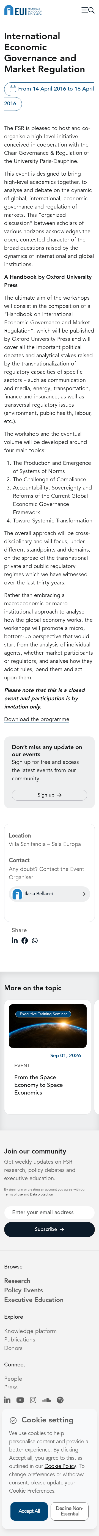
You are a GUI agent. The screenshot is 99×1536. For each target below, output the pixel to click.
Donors (13, 1348)
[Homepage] (23, 10)
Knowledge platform (30, 1331)
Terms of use (14, 1194)
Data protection (41, 1194)
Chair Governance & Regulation (43, 153)
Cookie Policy (60, 1466)
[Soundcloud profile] (46, 1400)
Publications (19, 1340)
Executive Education (34, 1300)
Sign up (46, 795)
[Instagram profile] (33, 1400)
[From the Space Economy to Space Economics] (48, 1025)
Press (11, 1388)
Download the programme (36, 719)
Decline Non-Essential (69, 1511)
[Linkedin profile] (7, 1400)
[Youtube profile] (20, 1400)
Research (17, 1281)
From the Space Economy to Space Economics (38, 1085)
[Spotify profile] (60, 1400)
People (13, 1379)
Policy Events (23, 1291)
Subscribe (46, 1229)
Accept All (29, 1511)
